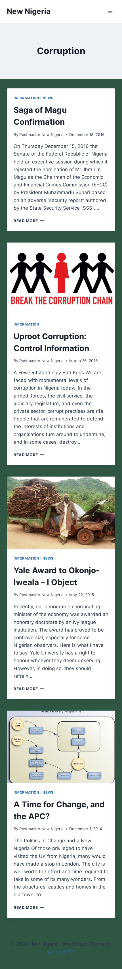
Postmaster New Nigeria (41, 134)
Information (26, 98)
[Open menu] (110, 11)
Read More (29, 220)
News (48, 98)
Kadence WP (61, 952)
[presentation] (61, 279)
